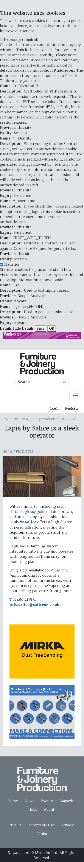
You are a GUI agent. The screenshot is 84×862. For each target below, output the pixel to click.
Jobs (33, 809)
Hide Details (23, 328)
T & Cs (16, 825)
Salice (30, 522)
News (29, 801)
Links (42, 834)
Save (41, 328)
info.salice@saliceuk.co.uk (34, 604)
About (49, 809)
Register (72, 409)
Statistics (12, 264)
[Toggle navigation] (75, 395)
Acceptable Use (41, 825)
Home (7, 451)
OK (51, 328)
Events (47, 801)
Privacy (67, 825)
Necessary (21, 39)
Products (24, 451)
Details (6, 328)
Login (54, 409)
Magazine (68, 801)
